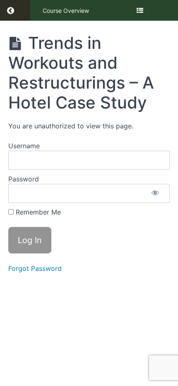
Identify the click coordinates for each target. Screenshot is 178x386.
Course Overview (66, 10)
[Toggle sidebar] (140, 10)
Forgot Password (35, 268)
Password (23, 179)
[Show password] (155, 193)
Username (24, 146)
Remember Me (37, 212)
